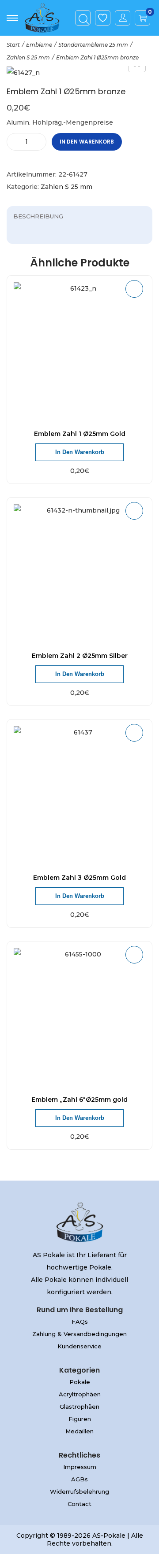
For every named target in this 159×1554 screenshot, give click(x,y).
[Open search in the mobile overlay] (83, 18)
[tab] (79, 216)
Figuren (79, 1418)
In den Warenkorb (87, 141)
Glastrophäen (79, 1406)
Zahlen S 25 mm (28, 57)
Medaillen (79, 1431)
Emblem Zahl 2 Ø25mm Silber (80, 656)
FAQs (80, 1321)
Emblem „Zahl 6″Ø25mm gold (79, 1100)
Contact (79, 1503)
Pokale (79, 1381)
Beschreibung (38, 216)
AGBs (79, 1479)
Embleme (39, 44)
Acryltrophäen (80, 1394)
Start (13, 44)
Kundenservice (79, 1346)
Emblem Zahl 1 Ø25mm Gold (79, 434)
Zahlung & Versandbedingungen (79, 1333)
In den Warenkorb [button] (79, 452)
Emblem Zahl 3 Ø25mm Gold (79, 878)
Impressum (79, 1466)
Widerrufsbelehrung (79, 1491)
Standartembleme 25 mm (93, 44)
